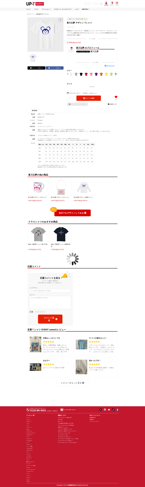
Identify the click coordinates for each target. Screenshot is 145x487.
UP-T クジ (60, 421)
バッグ (77, 9)
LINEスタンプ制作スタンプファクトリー (67, 431)
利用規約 (92, 419)
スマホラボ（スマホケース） (64, 436)
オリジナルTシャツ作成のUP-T (65, 417)
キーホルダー (29, 440)
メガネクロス (29, 448)
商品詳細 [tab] (34, 110)
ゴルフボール (29, 450)
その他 (27, 481)
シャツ (27, 423)
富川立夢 (95, 51)
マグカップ (28, 438)
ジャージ (28, 475)
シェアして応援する (55, 68)
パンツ (27, 425)
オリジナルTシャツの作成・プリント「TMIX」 (68, 438)
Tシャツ (28, 9)
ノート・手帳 (29, 446)
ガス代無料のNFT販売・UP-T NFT (66, 423)
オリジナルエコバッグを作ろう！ (65, 440)
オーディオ (28, 458)
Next (116, 74)
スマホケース (29, 431)
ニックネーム (34, 287)
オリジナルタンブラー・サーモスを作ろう (67, 442)
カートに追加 (90, 98)
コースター (28, 456)
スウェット (28, 427)
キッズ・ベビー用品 (30, 465)
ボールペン (28, 444)
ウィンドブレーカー (30, 469)
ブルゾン (28, 477)
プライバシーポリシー (95, 421)
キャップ (28, 463)
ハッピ (27, 473)
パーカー (36, 9)
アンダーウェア (29, 471)
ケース (27, 459)
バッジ (27, 442)
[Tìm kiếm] (101, 3)
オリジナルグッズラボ (63, 434)
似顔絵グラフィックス (63, 427)
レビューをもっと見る (71, 383)
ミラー (27, 452)
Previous (68, 74)
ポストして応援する (37, 68)
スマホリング (29, 434)
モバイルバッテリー (30, 433)
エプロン (28, 467)
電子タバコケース (30, 461)
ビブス (27, 479)
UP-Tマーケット (31, 14)
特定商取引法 (93, 417)
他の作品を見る (110, 65)
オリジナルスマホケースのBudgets (66, 425)
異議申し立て (113, 104)
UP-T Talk (60, 419)
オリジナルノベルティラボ (64, 433)
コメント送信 (49, 319)
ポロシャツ (28, 421)
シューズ (28, 454)
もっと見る (92, 38)
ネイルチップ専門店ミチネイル (65, 429)
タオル (27, 429)
